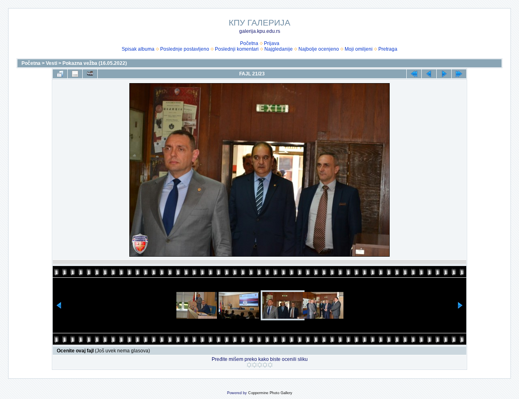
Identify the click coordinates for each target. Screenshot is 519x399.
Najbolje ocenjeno (318, 49)
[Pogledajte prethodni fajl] (429, 73)
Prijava (271, 43)
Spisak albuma (138, 49)
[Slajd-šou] (90, 73)
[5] (270, 365)
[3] (259, 365)
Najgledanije (278, 49)
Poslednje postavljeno (184, 49)
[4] (265, 365)
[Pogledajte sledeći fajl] (444, 73)
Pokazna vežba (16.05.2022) (94, 63)
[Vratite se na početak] (414, 73)
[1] (249, 365)
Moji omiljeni (359, 49)
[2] (254, 365)
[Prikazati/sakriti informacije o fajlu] (75, 73)
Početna (249, 43)
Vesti (51, 63)
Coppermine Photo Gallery (270, 393)
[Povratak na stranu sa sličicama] (60, 73)
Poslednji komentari (237, 49)
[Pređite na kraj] (459, 73)
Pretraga (387, 49)
